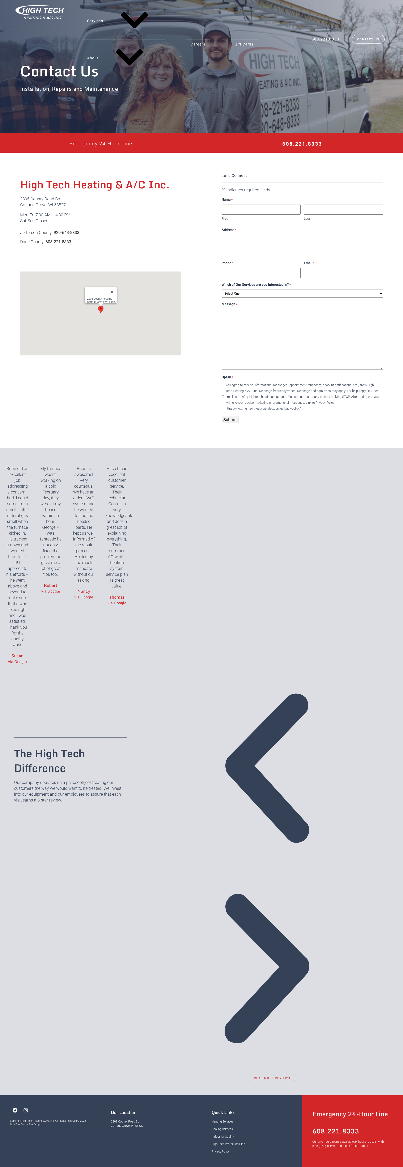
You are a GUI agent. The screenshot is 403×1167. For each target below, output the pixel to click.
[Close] (112, 292)
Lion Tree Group (19, 1124)
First (225, 219)
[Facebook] (15, 1110)
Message (229, 304)
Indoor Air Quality (223, 1136)
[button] (100, 309)
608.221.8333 (325, 39)
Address (229, 230)
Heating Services (222, 1121)
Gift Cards (244, 44)
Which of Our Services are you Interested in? (256, 285)
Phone (227, 263)
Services (95, 21)
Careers (198, 44)
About (92, 58)
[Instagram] (25, 1110)
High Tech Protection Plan (228, 1144)
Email (309, 263)
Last (307, 219)
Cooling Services (222, 1129)
